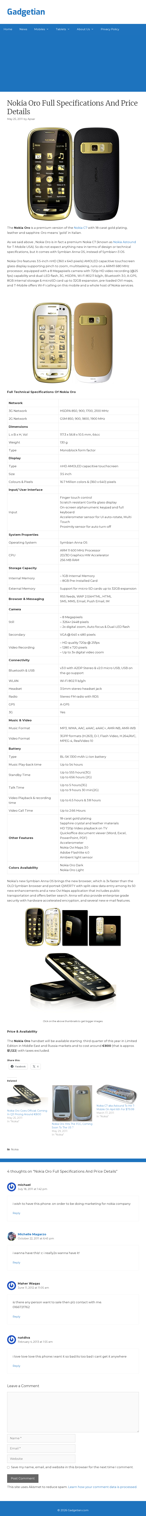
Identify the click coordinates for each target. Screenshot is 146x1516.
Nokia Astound (124, 242)
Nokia (15, 1149)
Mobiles (39, 29)
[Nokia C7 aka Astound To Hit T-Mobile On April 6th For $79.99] (117, 1094)
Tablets (61, 29)
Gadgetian (26, 12)
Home (8, 29)
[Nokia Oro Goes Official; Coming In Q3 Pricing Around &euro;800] (27, 1096)
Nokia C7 (80, 227)
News (23, 29)
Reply (16, 1213)
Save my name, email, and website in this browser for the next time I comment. (72, 1467)
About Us (83, 29)
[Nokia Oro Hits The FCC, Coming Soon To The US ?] (72, 1103)
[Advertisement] (73, 61)
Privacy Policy (110, 29)
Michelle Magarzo (32, 1234)
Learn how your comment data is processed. (102, 1487)
